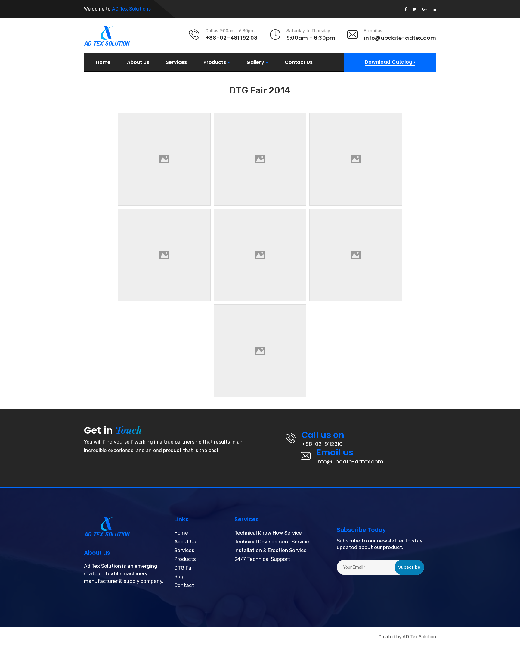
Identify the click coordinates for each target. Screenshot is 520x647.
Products (214, 62)
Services (176, 62)
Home (103, 62)
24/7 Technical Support (262, 559)
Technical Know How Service (268, 533)
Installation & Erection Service (270, 550)
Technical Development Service (271, 542)
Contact (184, 585)
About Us (138, 62)
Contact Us (299, 62)
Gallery (255, 62)
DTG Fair (184, 568)
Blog (179, 576)
